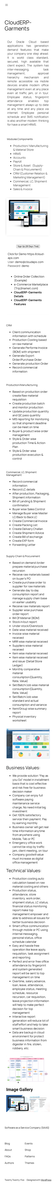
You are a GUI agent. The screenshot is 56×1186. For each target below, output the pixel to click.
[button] (10, 214)
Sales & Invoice (23, 189)
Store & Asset (22, 165)
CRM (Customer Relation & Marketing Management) (30, 175)
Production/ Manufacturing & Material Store (30, 147)
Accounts (19, 157)
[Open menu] (6, 5)
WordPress (46, 1179)
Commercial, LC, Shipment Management (30, 183)
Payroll (17, 161)
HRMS (17, 154)
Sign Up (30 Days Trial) (28, 246)
